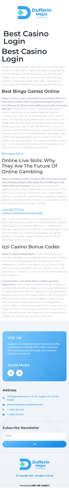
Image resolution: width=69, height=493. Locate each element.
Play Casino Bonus (12, 153)
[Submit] (34, 444)
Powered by (35, 485)
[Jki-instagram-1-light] (19, 373)
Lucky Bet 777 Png (13, 209)
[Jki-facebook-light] (11, 373)
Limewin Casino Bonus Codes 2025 (22, 212)
